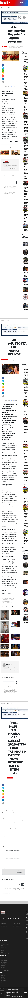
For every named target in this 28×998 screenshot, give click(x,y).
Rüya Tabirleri (4, 980)
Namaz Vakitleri (4, 962)
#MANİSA (11, 598)
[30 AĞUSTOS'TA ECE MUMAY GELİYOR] (10, 369)
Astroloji (2, 982)
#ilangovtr (7, 871)
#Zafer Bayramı (6, 601)
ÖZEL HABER (3, 947)
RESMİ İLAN (9, 703)
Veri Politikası (4, 926)
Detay (14, 996)
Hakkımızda (3, 923)
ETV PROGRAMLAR (13, 3)
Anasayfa (3, 7)
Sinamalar (3, 965)
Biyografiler (3, 978)
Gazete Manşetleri (5, 970)
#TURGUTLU (5, 600)
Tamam (20, 996)
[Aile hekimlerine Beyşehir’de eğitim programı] (10, 55)
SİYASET (3, 950)
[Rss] (14, 918)
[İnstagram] (6, 918)
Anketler (3, 977)
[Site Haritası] (16, 918)
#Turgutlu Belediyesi (7, 603)
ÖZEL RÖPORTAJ (4, 949)
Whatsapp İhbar (16, 925)
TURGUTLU (9, 320)
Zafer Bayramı (6, 489)
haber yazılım (3, 996)
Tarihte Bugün (4, 964)
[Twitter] (4, 918)
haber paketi (3, 994)
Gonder (16, 182)
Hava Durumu (4, 959)
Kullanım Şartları (16, 923)
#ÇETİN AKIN (12, 600)
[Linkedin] (11, 918)
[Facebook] (1, 918)
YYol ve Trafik (4, 960)
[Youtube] (9, 918)
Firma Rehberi (4, 969)
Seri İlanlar (3, 967)
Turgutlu (4, 443)
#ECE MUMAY (5, 598)
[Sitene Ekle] (19, 918)
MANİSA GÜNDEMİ (5, 954)
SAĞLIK (8, 7)
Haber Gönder (16, 926)
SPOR (2, 952)
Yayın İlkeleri (3, 925)
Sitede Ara (3, 975)
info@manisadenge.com (11, 165)
